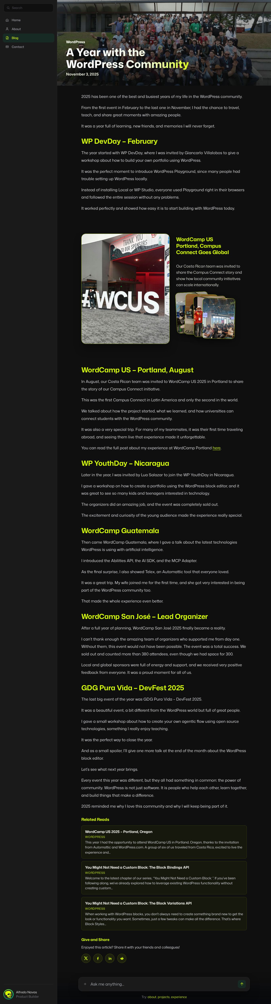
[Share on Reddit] (122, 958)
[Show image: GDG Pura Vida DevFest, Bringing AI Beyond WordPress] (218, 318)
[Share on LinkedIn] (109, 958)
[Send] (242, 984)
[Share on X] (86, 958)
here (217, 447)
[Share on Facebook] (98, 958)
